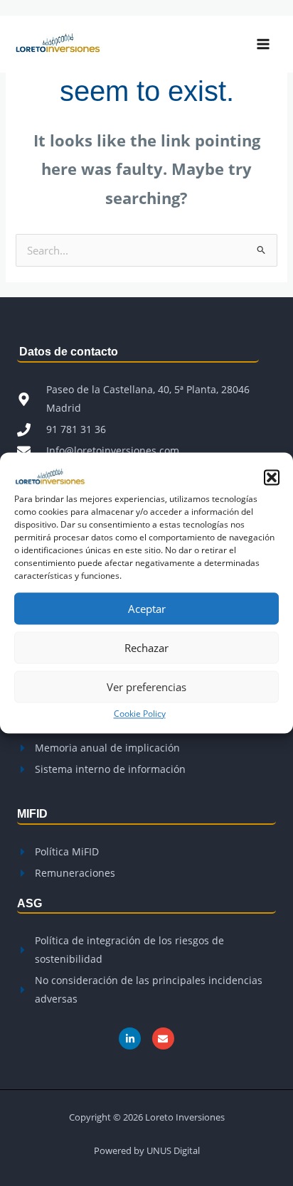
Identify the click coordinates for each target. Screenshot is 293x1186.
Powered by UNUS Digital (147, 1150)
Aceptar (147, 609)
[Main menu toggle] (263, 44)
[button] (272, 477)
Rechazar (146, 648)
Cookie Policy (140, 713)
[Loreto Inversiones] (50, 476)
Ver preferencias (146, 687)
